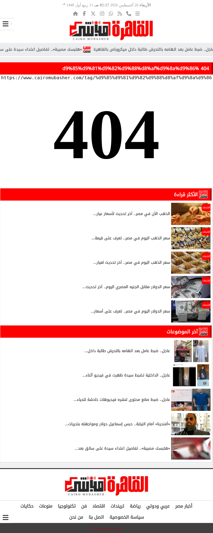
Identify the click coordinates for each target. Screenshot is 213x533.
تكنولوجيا (67, 506)
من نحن (76, 517)
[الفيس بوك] (84, 13)
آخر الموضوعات (182, 331)
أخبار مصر (183, 506)
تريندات (117, 506)
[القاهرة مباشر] (111, 30)
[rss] (119, 13)
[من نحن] (128, 13)
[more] (137, 13)
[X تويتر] (93, 13)
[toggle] (5, 24)
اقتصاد (98, 506)
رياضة (135, 506)
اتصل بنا (96, 517)
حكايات (27, 506)
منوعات (45, 506)
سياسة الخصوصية (127, 517)
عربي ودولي (158, 506)
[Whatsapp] (110, 13)
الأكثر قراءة (186, 194)
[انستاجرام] (102, 13)
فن (84, 506)
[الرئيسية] (75, 13)
